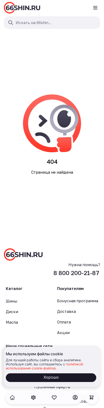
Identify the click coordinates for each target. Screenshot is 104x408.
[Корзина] (91, 397)
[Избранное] (54, 397)
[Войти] (75, 397)
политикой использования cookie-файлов (44, 366)
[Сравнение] (33, 397)
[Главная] (22, 7)
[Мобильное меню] (95, 7)
